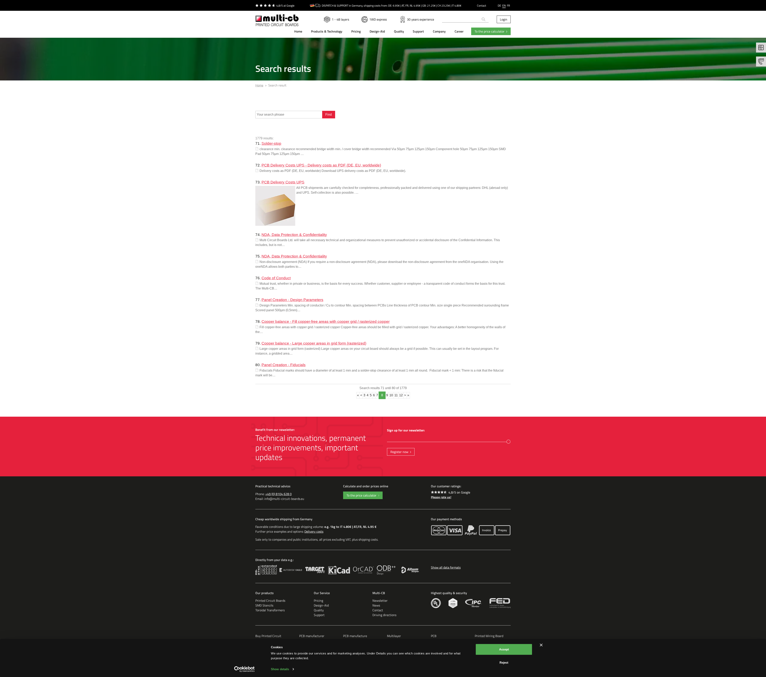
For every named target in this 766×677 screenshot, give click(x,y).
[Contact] (761, 61)
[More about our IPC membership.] (473, 603)
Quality (319, 610)
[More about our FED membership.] (500, 603)
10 (391, 395)
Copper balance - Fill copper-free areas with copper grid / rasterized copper (326, 321)
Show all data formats (446, 567)
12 (401, 395)
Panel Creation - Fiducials (284, 365)
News (376, 605)
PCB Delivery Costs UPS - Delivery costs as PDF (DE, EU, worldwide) (321, 165)
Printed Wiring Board (489, 635)
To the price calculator (489, 31)
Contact (481, 5)
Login (503, 19)
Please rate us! (441, 497)
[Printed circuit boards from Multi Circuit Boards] (277, 18)
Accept (504, 649)
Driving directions (384, 615)
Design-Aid (321, 605)
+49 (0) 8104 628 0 (278, 494)
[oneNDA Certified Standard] (452, 603)
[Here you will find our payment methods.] (439, 530)
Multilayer (394, 635)
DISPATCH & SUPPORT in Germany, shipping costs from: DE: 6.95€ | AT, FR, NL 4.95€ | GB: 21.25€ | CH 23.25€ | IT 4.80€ (391, 5)
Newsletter (380, 600)
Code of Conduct (276, 278)
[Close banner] (541, 645)
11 (396, 395)
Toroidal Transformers (270, 610)
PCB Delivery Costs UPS (283, 182)
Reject (503, 662)
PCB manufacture (355, 635)
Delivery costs (313, 531)
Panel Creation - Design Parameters (292, 300)
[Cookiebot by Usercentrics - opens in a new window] (244, 669)
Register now (399, 451)
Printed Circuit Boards (270, 600)
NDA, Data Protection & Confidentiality (294, 235)
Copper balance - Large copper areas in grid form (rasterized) (314, 343)
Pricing (318, 600)
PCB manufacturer (311, 635)
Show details (280, 669)
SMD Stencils (264, 605)
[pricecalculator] (761, 48)
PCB (433, 635)
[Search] (484, 19)
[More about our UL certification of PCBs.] (436, 603)
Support (319, 615)
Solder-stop (271, 143)
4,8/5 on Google (459, 492)
